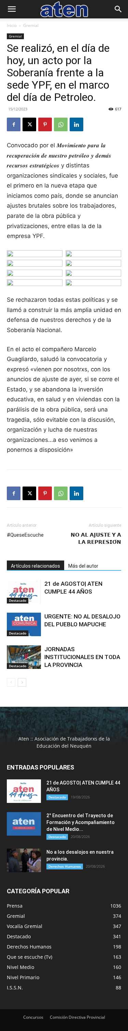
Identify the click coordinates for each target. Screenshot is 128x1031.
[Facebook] (13, 124)
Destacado (17, 600)
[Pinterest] (45, 124)
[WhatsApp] (61, 124)
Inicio (12, 25)
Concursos (33, 1017)
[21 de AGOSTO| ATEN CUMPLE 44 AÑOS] (24, 591)
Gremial (31, 25)
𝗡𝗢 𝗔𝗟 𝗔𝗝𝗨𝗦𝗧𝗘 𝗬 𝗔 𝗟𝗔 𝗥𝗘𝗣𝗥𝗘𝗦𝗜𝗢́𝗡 (96, 538)
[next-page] (22, 682)
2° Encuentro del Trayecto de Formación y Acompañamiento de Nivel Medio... (80, 822)
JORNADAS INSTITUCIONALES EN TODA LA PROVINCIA (82, 657)
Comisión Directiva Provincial (77, 1017)
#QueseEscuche (25, 535)
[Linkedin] (76, 124)
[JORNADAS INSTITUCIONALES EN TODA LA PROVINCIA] (24, 657)
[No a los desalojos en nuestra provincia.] (24, 860)
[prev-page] (11, 682)
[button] (12, 9)
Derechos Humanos (64, 866)
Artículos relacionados (35, 566)
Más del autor (83, 566)
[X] (29, 124)
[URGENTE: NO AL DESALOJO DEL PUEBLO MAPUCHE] (24, 624)
